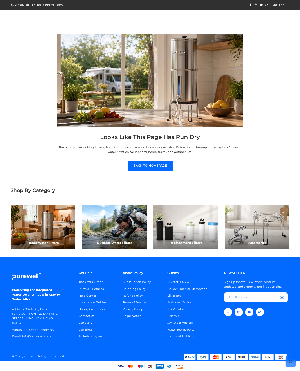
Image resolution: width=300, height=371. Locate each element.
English (277, 4)
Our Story (85, 322)
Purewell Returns (91, 289)
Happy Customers (92, 309)
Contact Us (86, 316)
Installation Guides (92, 302)
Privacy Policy (133, 309)
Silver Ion (174, 295)
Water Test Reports (180, 329)
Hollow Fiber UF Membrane (187, 289)
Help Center (87, 295)
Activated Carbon (180, 302)
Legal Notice (132, 316)
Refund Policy (133, 295)
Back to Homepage (150, 166)
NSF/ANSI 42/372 (179, 282)
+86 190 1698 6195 (41, 329)
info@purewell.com (49, 4)
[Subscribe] (282, 297)
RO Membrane (177, 309)
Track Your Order (91, 282)
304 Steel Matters (180, 322)
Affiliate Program (91, 336)
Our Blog (85, 329)
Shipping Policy (134, 289)
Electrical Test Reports (183, 336)
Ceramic (173, 316)
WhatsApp (22, 4)
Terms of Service (134, 302)
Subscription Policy (137, 282)
